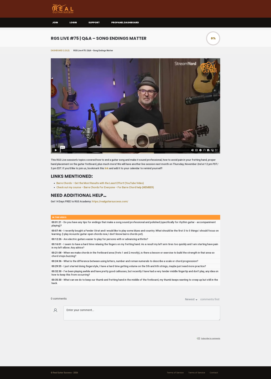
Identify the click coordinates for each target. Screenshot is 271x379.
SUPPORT (94, 22)
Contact (214, 372)
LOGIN (73, 22)
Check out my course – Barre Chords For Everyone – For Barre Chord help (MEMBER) (105, 187)
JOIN (55, 22)
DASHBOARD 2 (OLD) (60, 50)
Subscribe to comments (210, 338)
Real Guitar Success (63, 9)
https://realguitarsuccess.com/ (110, 201)
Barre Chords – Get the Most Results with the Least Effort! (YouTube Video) (100, 183)
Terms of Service (175, 372)
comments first (209, 299)
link (107, 168)
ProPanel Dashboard (125, 22)
